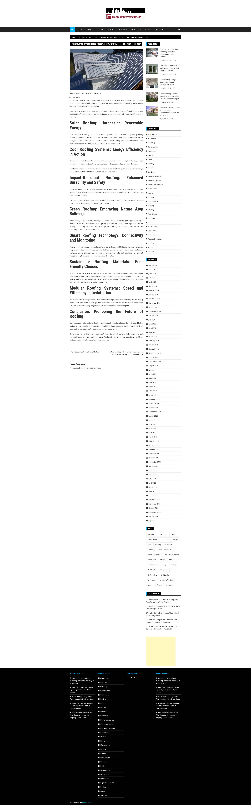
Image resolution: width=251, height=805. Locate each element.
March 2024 (153, 387)
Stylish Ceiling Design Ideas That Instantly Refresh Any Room (168, 82)
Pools (150, 222)
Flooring (151, 164)
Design (79, 30)
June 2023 (152, 424)
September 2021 (155, 512)
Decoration (152, 151)
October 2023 (154, 408)
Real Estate (135, 30)
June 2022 (152, 474)
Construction (153, 147)
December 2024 (154, 349)
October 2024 (154, 357)
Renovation (152, 235)
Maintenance (153, 201)
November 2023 (154, 403)
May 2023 (152, 428)
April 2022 (152, 483)
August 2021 (153, 516)
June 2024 (152, 374)
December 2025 (154, 299)
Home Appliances (154, 180)
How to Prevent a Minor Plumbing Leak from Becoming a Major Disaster (82, 680)
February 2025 (154, 341)
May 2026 (152, 278)
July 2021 (152, 521)
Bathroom (152, 138)
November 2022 (154, 454)
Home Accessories (154, 176)
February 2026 (154, 290)
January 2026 (153, 295)
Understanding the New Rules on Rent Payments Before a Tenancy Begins (169, 96)
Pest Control (152, 214)
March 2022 (153, 487)
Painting (151, 210)
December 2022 (154, 449)
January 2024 (153, 395)
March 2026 (153, 286)
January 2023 (153, 445)
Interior (122, 30)
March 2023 (153, 437)
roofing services (75, 279)
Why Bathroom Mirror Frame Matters (85, 352)
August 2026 (153, 265)
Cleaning (151, 143)
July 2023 (152, 420)
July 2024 (152, 370)
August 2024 (153, 366)
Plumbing (151, 218)
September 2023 (155, 412)
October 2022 (154, 458)
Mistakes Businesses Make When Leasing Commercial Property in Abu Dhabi (81, 715)
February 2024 (154, 391)
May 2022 (152, 479)
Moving (151, 205)
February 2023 (154, 441)
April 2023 (152, 433)
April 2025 (152, 332)
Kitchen (151, 197)
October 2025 (154, 307)
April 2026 (152, 282)
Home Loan (152, 189)
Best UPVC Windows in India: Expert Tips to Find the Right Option (169, 68)
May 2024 (152, 378)
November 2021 (154, 504)
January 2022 (153, 495)
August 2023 (153, 416)
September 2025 (155, 311)
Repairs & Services (155, 239)
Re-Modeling (153, 226)
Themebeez (86, 803)
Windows (151, 251)
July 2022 (152, 470)
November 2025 (154, 303)
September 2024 (155, 361)
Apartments (152, 134)
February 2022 (154, 491)
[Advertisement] (161, 651)
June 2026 (152, 274)
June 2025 (152, 324)
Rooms (150, 247)
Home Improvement (106, 30)
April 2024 (152, 382)
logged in (82, 368)
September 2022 (155, 462)
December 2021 (154, 500)
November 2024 (154, 353)
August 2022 (153, 466)
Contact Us (159, 30)
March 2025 (153, 336)
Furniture (90, 30)
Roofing (148, 30)
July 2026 (152, 269)
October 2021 (154, 508)
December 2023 (154, 399)
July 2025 (152, 320)
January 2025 (153, 345)
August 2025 (153, 315)
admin (89, 93)
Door (150, 159)
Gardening (152, 172)
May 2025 (152, 328)
